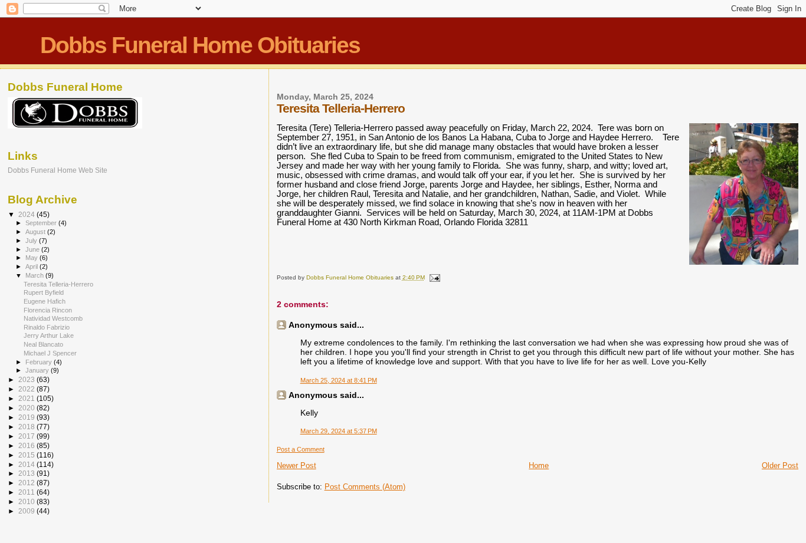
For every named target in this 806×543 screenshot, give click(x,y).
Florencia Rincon (48, 310)
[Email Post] (434, 277)
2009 (27, 511)
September (41, 222)
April (32, 266)
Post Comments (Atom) (365, 486)
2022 (27, 389)
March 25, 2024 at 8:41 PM (338, 380)
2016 (27, 445)
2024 (27, 214)
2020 (27, 408)
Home (539, 465)
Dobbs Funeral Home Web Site (57, 170)
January (38, 370)
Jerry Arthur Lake (49, 335)
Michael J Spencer (50, 353)
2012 (27, 482)
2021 (27, 398)
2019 (27, 417)
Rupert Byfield (44, 292)
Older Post (780, 465)
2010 (27, 501)
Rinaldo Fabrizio (47, 327)
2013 (27, 473)
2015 (27, 455)
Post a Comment (301, 449)
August (36, 231)
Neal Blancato (43, 344)
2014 (27, 464)
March (35, 275)
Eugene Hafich (44, 301)
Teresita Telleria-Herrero (58, 284)
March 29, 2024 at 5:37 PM (338, 431)
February (39, 362)
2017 (27, 436)
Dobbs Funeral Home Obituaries (200, 45)
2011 (27, 492)
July (32, 240)
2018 (27, 426)
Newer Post (296, 465)
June (33, 249)
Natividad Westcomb (53, 318)
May (32, 257)
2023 (27, 379)
